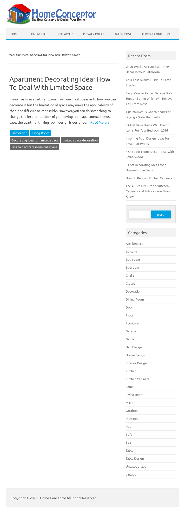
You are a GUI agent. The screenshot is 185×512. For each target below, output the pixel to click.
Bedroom (132, 267)
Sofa (129, 434)
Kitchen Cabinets (137, 379)
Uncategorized (136, 466)
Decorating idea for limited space (34, 140)
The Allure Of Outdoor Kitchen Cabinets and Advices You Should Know (149, 191)
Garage (131, 331)
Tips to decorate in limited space (34, 147)
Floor (129, 315)
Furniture (132, 323)
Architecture (134, 243)
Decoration (19, 133)
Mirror (130, 402)
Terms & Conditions (156, 34)
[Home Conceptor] (53, 23)
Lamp (130, 387)
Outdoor (132, 410)
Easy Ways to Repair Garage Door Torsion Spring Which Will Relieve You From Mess (149, 98)
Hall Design (134, 347)
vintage (131, 474)
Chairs (130, 275)
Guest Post (123, 34)
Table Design (135, 458)
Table (129, 450)
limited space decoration (80, 140)
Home (15, 34)
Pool (129, 426)
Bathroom (133, 259)
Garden (131, 339)
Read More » (99, 122)
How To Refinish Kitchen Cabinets (149, 178)
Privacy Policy (94, 34)
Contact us (37, 34)
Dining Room (135, 299)
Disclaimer (65, 34)
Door (129, 307)
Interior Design (136, 363)
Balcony (131, 251)
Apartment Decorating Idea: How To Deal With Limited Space (60, 83)
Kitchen (131, 371)
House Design (135, 355)
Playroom (132, 418)
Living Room (40, 133)
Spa (128, 442)
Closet (130, 283)
